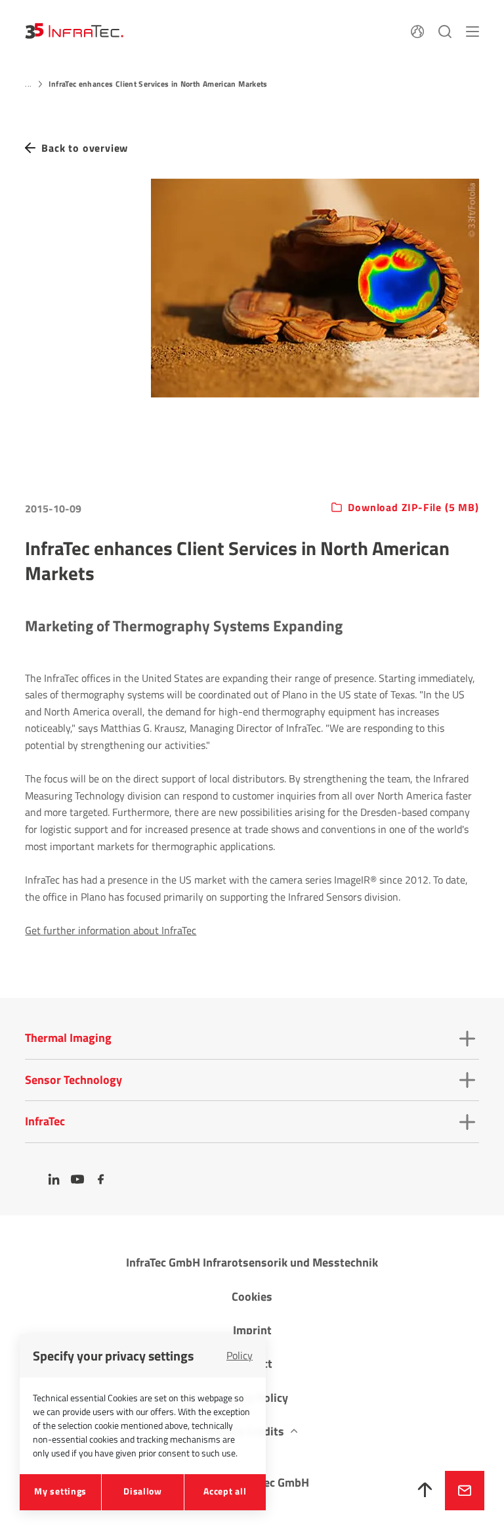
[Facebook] (101, 1179)
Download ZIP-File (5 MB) (413, 508)
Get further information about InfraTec (110, 930)
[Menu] (472, 30)
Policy (239, 1355)
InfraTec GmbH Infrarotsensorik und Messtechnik (252, 1262)
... (28, 84)
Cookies (252, 1296)
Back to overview (84, 148)
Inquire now (464, 1490)
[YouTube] (77, 1179)
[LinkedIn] (53, 1179)
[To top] (425, 1490)
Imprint (252, 1330)
